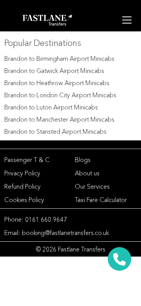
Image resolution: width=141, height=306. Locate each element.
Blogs (82, 160)
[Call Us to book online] (119, 256)
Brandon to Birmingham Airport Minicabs (59, 58)
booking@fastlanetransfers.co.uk (65, 233)
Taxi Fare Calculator (101, 200)
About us (87, 173)
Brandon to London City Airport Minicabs (60, 95)
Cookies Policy (24, 200)
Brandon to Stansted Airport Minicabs (55, 131)
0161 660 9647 (46, 219)
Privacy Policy (22, 173)
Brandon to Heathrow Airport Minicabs (56, 83)
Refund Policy (22, 186)
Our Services (92, 186)
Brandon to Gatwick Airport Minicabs (54, 71)
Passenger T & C (27, 160)
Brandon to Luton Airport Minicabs (51, 107)
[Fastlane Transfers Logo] (47, 20)
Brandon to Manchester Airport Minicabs (59, 119)
